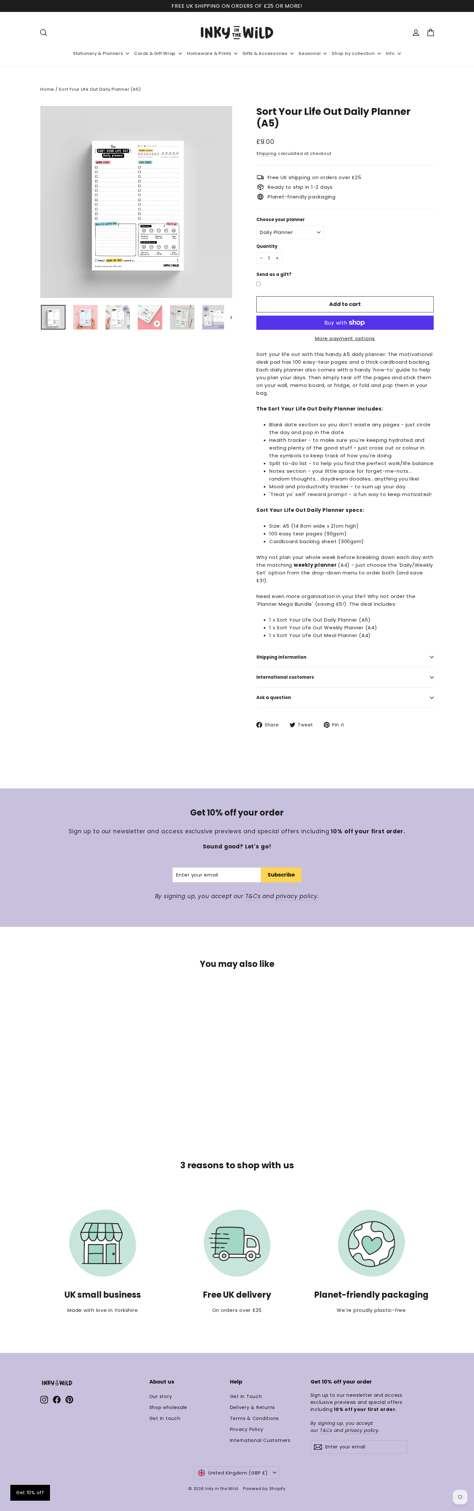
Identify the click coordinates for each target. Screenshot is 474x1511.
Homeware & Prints (210, 53)
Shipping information (281, 657)
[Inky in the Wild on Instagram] (44, 1400)
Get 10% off (30, 1492)
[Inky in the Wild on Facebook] (57, 1400)
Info (391, 53)
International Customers (260, 1440)
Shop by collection (354, 53)
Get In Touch (246, 1396)
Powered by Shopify (264, 1488)
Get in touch (165, 1418)
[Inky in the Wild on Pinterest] (69, 1400)
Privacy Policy (247, 1429)
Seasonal (310, 53)
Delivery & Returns (252, 1407)
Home (47, 89)
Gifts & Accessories (265, 53)
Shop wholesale (168, 1407)
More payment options (345, 338)
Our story (160, 1396)
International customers (285, 677)
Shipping (266, 153)
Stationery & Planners (98, 53)
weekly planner (315, 565)
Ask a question (273, 698)
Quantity (266, 246)
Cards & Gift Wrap (155, 53)
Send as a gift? (273, 274)
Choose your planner (280, 219)
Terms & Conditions (254, 1418)
